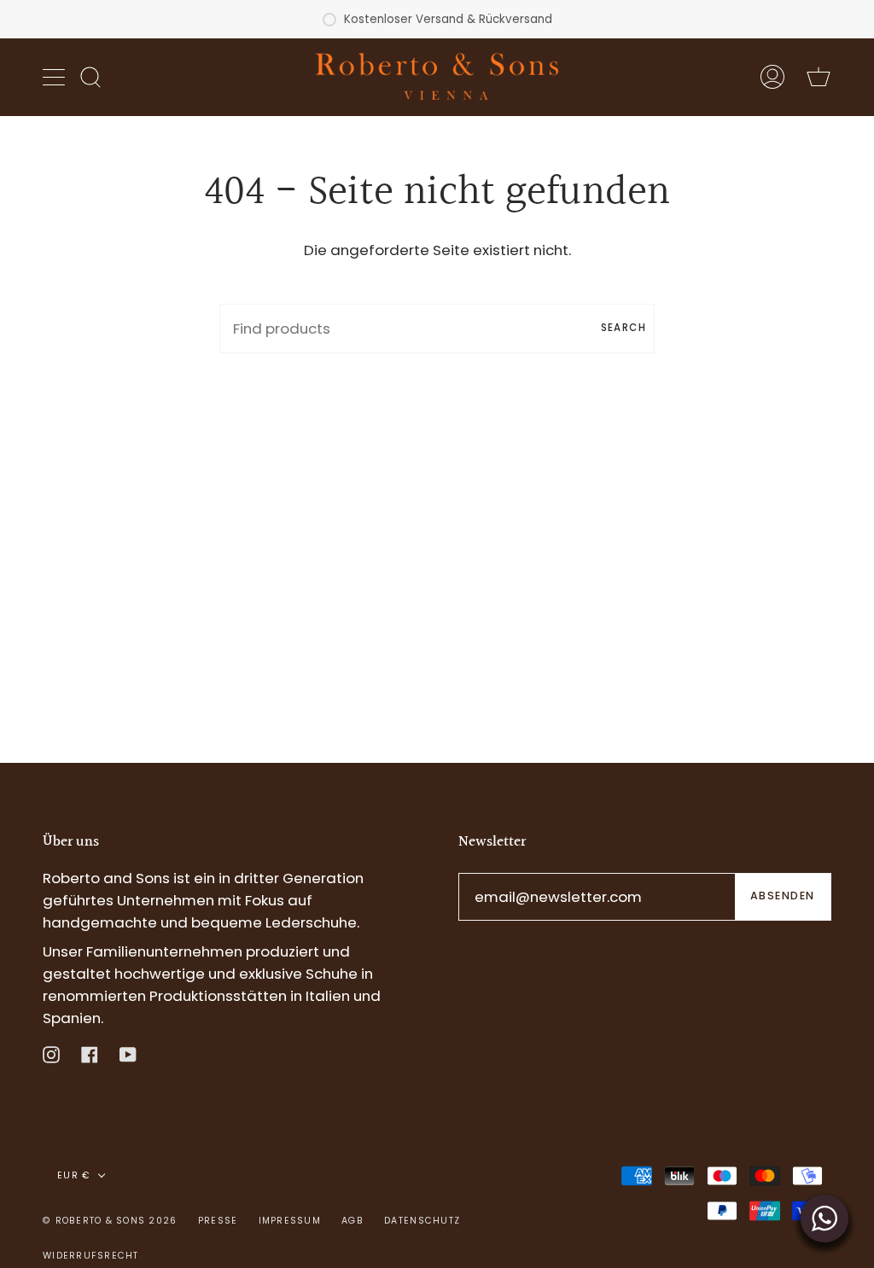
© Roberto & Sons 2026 (110, 1220)
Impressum (290, 1220)
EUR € (73, 1175)
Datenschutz (422, 1220)
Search (623, 327)
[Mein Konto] (772, 76)
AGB (352, 1220)
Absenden (782, 895)
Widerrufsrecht (91, 1255)
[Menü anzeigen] (55, 77)
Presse (218, 1220)
